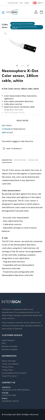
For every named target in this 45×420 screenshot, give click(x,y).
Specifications (20, 160)
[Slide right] (28, 65)
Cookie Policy (7, 370)
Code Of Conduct (9, 376)
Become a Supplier (10, 349)
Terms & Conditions (10, 364)
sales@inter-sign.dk (10, 401)
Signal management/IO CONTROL (22, 23)
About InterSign (9, 361)
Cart (21, 3)
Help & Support (8, 340)
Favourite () (13, 3)
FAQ (4, 343)
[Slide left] (17, 65)
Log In (26, 3)
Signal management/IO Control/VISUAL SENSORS (24, 27)
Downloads (33, 160)
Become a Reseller (10, 346)
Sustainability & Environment (14, 373)
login (15, 141)
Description (7, 160)
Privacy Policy (8, 367)
